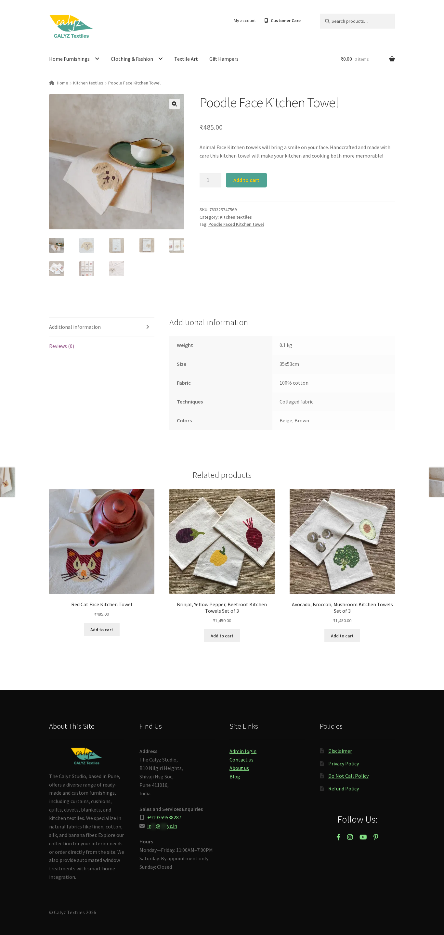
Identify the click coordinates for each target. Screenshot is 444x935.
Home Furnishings (69, 59)
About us (239, 768)
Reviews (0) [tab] (61, 346)
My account (245, 20)
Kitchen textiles (88, 83)
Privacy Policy (343, 763)
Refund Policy (343, 788)
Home (62, 83)
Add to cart (246, 180)
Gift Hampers (224, 59)
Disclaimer (340, 751)
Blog (234, 776)
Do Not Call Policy (348, 776)
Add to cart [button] (101, 630)
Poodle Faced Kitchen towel (236, 224)
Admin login (242, 751)
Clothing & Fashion (132, 59)
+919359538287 (164, 817)
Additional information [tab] (75, 327)
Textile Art (186, 59)
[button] (174, 104)
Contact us (241, 759)
